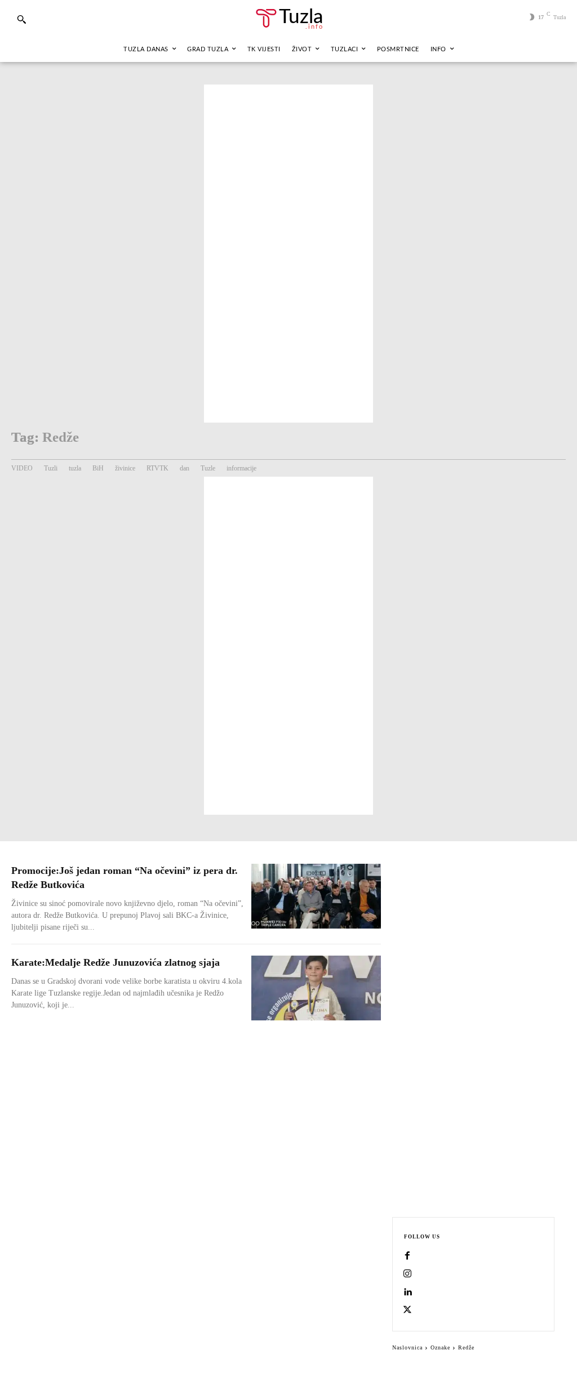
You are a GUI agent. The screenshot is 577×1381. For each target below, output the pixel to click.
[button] (21, 19)
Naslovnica (407, 1347)
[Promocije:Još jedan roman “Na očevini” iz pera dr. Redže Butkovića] (316, 896)
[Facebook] (407, 1256)
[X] (407, 1311)
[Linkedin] (407, 1293)
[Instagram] (407, 1274)
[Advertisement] (288, 254)
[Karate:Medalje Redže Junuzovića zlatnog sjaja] (316, 988)
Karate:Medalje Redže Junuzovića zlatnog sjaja (115, 962)
